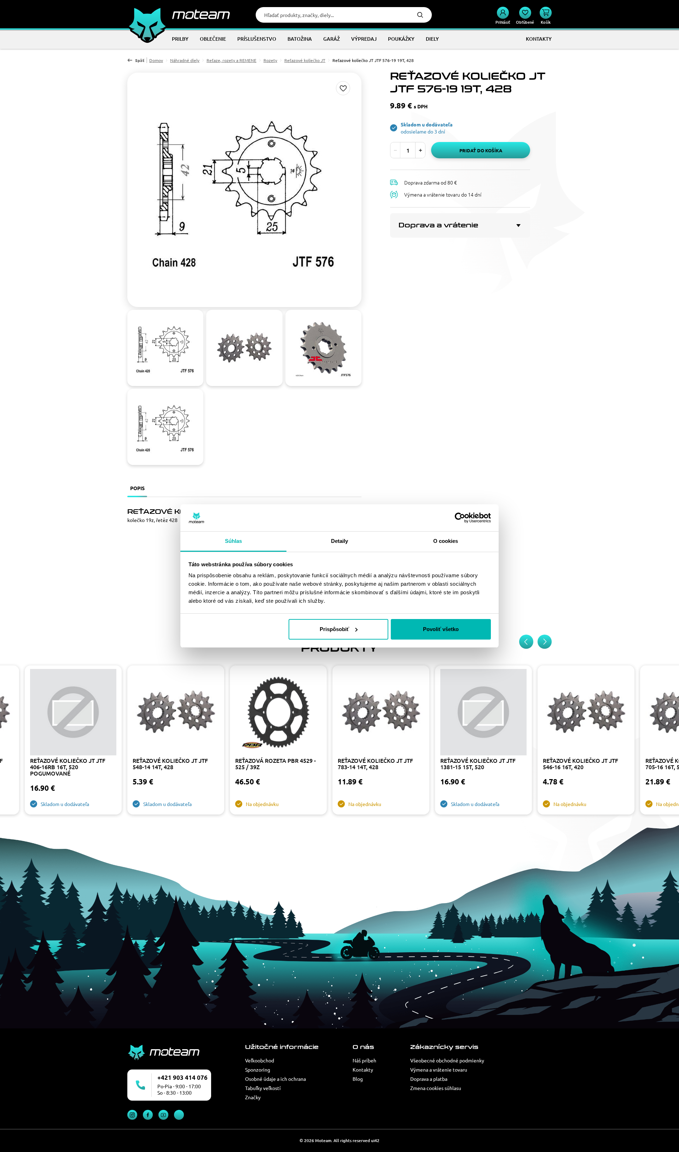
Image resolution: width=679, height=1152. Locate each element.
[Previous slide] (526, 642)
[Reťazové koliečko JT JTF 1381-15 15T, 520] (483, 713)
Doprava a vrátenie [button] (438, 225)
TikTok (179, 1115)
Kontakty (363, 1069)
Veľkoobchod (259, 1060)
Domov (156, 60)
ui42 (375, 1140)
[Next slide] (545, 642)
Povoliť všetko (441, 629)
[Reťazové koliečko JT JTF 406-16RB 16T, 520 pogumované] (73, 713)
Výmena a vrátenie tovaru (438, 1069)
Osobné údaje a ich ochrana (275, 1079)
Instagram (132, 1115)
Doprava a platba (428, 1079)
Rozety (270, 60)
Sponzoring (257, 1069)
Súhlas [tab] (233, 541)
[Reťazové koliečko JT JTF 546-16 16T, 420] (586, 713)
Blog (358, 1079)
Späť (139, 60)
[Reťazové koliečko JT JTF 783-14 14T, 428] (381, 713)
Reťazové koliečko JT (304, 60)
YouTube (163, 1115)
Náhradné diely (184, 60)
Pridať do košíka (480, 150)
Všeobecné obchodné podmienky (447, 1060)
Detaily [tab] (339, 541)
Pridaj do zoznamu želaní (343, 88)
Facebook (148, 1115)
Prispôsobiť (334, 629)
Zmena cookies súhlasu (435, 1088)
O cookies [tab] (445, 541)
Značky (253, 1097)
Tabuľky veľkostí (263, 1088)
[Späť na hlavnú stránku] (178, 14)
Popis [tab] (137, 488)
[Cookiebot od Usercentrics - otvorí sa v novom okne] (460, 517)
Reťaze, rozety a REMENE (231, 60)
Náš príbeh (364, 1060)
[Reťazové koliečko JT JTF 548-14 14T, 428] (176, 713)
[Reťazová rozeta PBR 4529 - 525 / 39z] (278, 713)
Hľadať (420, 15)
